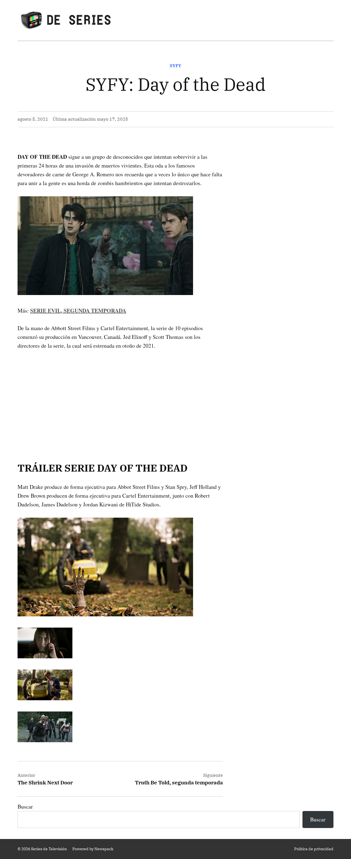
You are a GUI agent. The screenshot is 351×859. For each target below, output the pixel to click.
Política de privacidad (313, 848)
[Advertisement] (120, 397)
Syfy (175, 65)
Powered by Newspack (92, 848)
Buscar (25, 806)
